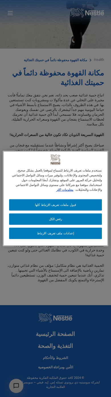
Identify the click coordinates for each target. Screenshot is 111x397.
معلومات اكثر (64, 190)
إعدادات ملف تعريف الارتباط (55, 233)
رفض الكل (55, 219)
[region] (55, 198)
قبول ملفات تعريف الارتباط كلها (55, 205)
